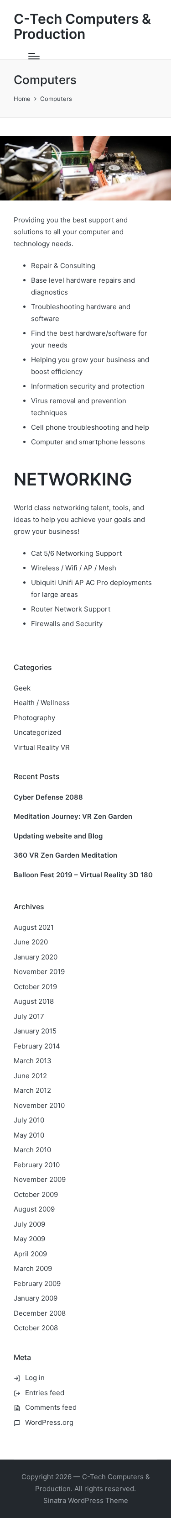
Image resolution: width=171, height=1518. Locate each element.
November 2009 (40, 1179)
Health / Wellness (42, 702)
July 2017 (29, 1016)
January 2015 (35, 1031)
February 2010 (37, 1164)
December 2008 (40, 1313)
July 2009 (29, 1224)
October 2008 (36, 1327)
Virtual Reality (42, 747)
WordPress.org (49, 1422)
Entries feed (44, 1392)
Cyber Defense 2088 (48, 797)
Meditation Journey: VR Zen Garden (73, 816)
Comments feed (51, 1407)
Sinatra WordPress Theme (85, 1500)
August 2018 (34, 1001)
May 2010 (29, 1135)
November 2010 (39, 1105)
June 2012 (30, 1075)
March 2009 (33, 1268)
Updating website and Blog (58, 836)
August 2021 (34, 927)
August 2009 (34, 1209)
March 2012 (32, 1090)
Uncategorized (37, 732)
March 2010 (32, 1149)
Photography (34, 717)
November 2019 (39, 971)
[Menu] (34, 56)
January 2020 (35, 957)
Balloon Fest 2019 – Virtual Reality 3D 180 (83, 874)
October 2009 (36, 1194)
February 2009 (37, 1283)
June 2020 (31, 942)
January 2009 (35, 1298)
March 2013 (33, 1060)
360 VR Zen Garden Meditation (65, 855)
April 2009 (30, 1253)
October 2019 (35, 986)
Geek (22, 688)
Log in (35, 1377)
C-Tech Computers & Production (82, 26)
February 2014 (37, 1046)
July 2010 (29, 1120)
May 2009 (29, 1238)
